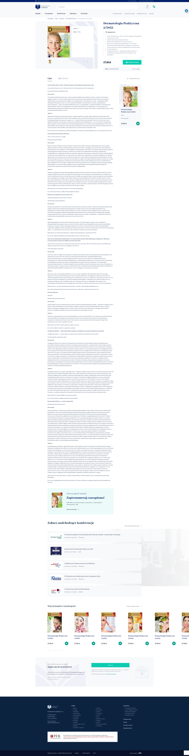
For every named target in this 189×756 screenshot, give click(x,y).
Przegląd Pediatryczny (129, 715)
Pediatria (98, 722)
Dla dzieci (98, 711)
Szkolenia (73, 14)
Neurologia (75, 720)
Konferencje (61, 14)
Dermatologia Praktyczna (71, 18)
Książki (37, 14)
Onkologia (75, 722)
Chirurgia (75, 709)
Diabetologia (75, 711)
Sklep (56, 18)
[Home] (42, 6)
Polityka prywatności (86, 753)
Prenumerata (124, 118)
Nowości (75, 708)
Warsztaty (84, 14)
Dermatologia (99, 709)
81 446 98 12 (133, 1)
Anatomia (98, 708)
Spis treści (63, 78)
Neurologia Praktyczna (130, 713)
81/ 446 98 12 (53, 718)
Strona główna (51, 18)
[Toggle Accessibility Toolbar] (186, 11)
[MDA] (139, 752)
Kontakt (151, 13)
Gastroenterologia (77, 715)
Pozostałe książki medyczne (79, 724)
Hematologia (76, 717)
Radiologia (75, 725)
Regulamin (77, 753)
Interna (97, 717)
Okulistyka (98, 720)
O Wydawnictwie (117, 13)
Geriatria (98, 715)
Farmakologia (99, 713)
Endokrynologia (76, 713)
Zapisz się (110, 665)
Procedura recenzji (129, 13)
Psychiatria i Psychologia (101, 724)
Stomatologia (99, 725)
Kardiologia (75, 718)
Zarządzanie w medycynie (78, 727)
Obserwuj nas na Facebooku (43, 1)
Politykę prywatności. (111, 674)
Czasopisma (49, 14)
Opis (50, 78)
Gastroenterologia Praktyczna (131, 709)
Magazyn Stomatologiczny (130, 711)
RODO (94, 753)
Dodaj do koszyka (133, 62)
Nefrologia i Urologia (100, 718)
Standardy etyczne (142, 13)
